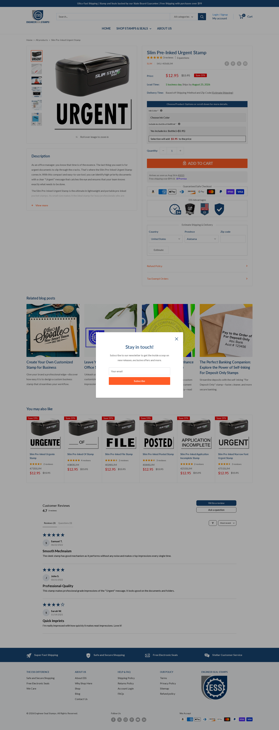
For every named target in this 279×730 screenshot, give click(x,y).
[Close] (176, 338)
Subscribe (139, 380)
